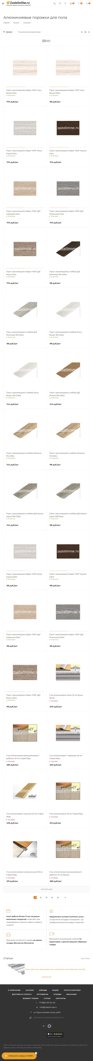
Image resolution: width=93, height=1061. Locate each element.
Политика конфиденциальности (48, 1017)
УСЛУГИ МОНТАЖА (72, 990)
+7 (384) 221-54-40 (47, 1003)
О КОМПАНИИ (14, 990)
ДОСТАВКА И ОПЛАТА (22, 994)
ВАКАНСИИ (72, 994)
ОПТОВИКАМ (42, 994)
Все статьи (85, 958)
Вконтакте (43, 1026)
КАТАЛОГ (30, 990)
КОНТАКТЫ (61, 998)
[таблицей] (88, 32)
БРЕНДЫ (43, 990)
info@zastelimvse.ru (48, 1007)
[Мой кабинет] (65, 4)
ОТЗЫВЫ (57, 994)
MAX (49, 1026)
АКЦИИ (55, 990)
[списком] (85, 32)
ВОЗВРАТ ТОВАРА (31, 998)
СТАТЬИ (47, 998)
